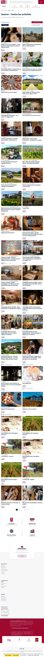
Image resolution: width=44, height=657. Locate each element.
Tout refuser (16, 655)
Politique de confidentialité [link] (33, 655)
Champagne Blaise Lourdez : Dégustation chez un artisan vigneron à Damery (9, 333)
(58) (27, 183)
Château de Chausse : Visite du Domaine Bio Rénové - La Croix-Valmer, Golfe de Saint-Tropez (9, 358)
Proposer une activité (16, 632)
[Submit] (11, 2)
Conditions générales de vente (7, 651)
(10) (6, 206)
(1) (5, 255)
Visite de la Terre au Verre (29, 409)
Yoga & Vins (25, 208)
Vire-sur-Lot (5, 431)
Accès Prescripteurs (27, 632)
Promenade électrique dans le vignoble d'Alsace (9, 162)
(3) (27, 90)
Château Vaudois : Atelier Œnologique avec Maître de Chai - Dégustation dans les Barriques (10, 284)
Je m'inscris (22, 556)
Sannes (6, 10)
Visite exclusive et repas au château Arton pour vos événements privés (32, 69)
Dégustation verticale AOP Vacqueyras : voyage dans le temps (31, 139)
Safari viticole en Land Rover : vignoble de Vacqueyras (9, 185)
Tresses (23, 407)
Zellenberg (27, 206)
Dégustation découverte (7, 232)
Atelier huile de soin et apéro (9, 92)
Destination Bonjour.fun (37, 651)
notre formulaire (4, 615)
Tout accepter (8, 655)
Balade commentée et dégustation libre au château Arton (31, 45)
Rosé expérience (26, 383)
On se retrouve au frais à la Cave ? (31, 115)
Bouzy (27, 281)
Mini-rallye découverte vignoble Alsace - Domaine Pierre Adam (31, 162)
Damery (5, 330)
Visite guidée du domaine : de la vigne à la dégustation (9, 116)
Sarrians (26, 137)
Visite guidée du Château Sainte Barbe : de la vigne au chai (31, 93)
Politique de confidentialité (19, 651)
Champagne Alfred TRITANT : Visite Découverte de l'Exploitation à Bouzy (11, 307)
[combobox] (22, 2)
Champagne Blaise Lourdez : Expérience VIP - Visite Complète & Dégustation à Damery (31, 333)
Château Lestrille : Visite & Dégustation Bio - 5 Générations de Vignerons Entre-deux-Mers (10, 259)
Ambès (32, 90)
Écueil (33, 183)
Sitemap (22, 652)
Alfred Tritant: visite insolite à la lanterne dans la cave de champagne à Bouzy (11, 385)
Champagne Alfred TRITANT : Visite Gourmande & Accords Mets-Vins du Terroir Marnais (32, 284)
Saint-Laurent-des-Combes (14, 206)
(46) (27, 231)
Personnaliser (23, 655)
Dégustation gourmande (7, 409)
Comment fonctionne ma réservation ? (4, 566)
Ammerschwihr (6, 160)
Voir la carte (38, 22)
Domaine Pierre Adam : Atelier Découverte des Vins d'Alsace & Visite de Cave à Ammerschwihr (32, 234)
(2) (5, 281)
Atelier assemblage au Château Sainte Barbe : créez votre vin (9, 139)
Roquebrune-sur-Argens (14, 281)
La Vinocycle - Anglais (28, 479)
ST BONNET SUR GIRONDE (5, 231)
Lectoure (5, 43)
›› (32, 509)
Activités (2, 10)
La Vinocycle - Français (7, 456)
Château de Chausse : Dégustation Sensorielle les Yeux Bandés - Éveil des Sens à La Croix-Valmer (31, 358)
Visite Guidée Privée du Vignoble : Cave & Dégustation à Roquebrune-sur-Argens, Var (31, 259)
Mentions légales (28, 651)
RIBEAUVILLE (3, 90)
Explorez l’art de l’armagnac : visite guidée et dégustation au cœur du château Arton (10, 46)
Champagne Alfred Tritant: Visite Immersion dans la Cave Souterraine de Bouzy (32, 308)
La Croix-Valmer (6, 354)
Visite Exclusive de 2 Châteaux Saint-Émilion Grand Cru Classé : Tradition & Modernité (11, 209)
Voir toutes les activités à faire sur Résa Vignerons (20, 628)
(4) (27, 255)
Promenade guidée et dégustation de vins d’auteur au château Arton (11, 69)
